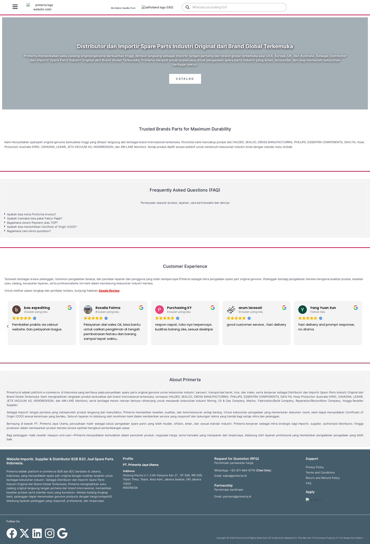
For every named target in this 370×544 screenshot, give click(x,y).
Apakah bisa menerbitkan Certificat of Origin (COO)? (42, 226)
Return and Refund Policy (323, 478)
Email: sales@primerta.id (230, 475)
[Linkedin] (37, 533)
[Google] (62, 533)
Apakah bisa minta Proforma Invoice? (31, 214)
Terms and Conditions (320, 472)
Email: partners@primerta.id (232, 496)
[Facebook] (11, 533)
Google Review (109, 290)
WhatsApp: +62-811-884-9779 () (243, 470)
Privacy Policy (315, 467)
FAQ (308, 483)
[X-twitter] (24, 533)
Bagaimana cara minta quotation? (29, 231)
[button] (185, 214)
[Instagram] (49, 533)
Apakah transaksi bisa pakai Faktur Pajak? (34, 218)
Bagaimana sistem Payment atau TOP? (32, 222)
